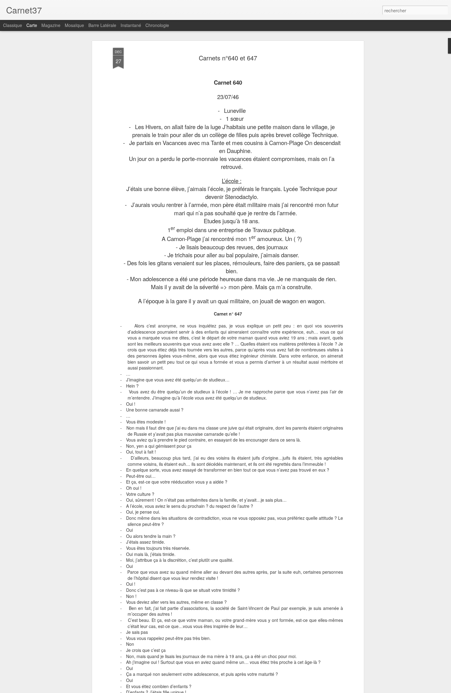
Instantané (131, 25)
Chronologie (157, 25)
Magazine (50, 25)
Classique (12, 25)
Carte (31, 25)
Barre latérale (102, 25)
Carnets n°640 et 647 (228, 57)
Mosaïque (74, 25)
